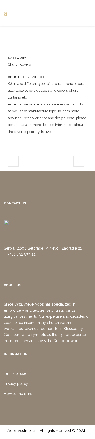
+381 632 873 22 (21, 254)
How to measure (18, 393)
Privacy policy (16, 383)
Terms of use (15, 373)
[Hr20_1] (46, 51)
